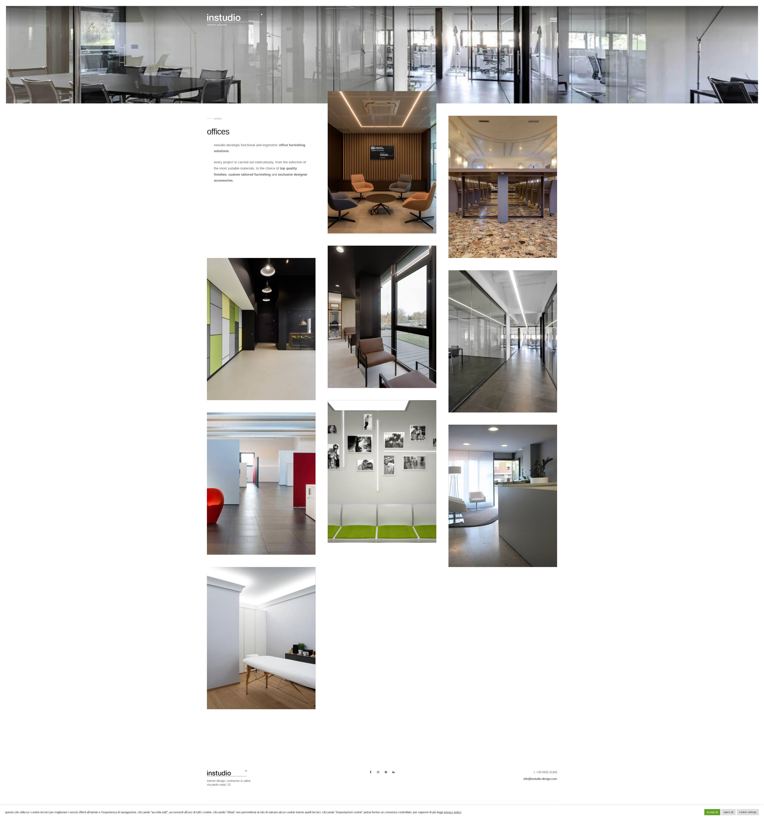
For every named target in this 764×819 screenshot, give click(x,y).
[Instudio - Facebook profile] (370, 772)
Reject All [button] (728, 812)
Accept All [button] (712, 812)
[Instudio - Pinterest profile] (386, 772)
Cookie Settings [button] (748, 812)
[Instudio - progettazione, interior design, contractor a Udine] (235, 21)
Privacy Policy (453, 812)
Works (218, 118)
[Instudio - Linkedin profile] (393, 772)
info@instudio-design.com (540, 778)
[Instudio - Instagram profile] (378, 772)
